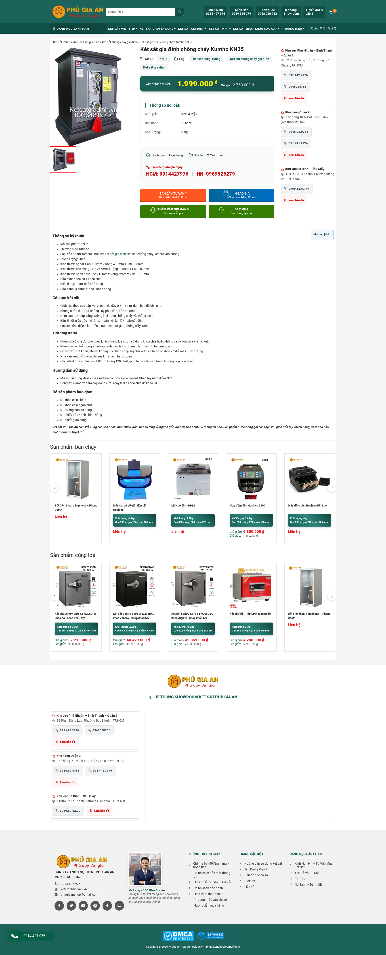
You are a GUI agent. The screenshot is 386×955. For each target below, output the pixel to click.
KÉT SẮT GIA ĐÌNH (191, 28)
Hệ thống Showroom (291, 11)
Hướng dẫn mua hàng (209, 905)
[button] (331, 488)
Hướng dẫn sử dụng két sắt (212, 882)
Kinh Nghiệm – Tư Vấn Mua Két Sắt (314, 865)
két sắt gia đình (115, 254)
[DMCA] (210, 936)
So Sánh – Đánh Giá (309, 884)
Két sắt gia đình (89, 42)
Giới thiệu (250, 881)
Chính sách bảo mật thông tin (212, 874)
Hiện (327, 234)
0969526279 (220, 174)
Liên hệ (249, 887)
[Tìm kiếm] (179, 12)
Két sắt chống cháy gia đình (119, 42)
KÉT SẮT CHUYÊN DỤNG (157, 28)
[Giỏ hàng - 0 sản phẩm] (331, 12)
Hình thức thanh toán (208, 894)
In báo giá (241, 195)
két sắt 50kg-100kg (206, 59)
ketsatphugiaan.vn (74, 889)
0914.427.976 (34, 936)
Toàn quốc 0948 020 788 (267, 11)
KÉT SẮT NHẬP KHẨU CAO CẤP (255, 28)
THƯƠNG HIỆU (292, 28)
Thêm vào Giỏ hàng (173, 211)
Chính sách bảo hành (208, 888)
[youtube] (83, 906)
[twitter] (71, 906)
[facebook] (59, 906)
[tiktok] (107, 906)
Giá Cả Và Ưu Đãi (307, 873)
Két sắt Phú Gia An (65, 42)
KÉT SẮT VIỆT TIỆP (121, 28)
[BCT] (178, 936)
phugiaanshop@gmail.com (79, 894)
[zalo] (119, 906)
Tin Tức (300, 878)
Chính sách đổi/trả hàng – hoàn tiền (211, 865)
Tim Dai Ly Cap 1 (255, 869)
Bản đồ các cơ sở (256, 875)
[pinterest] (95, 906)
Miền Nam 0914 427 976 (215, 11)
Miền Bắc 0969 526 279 (241, 11)
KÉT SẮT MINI (219, 28)
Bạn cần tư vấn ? (173, 195)
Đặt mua (241, 211)
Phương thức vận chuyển (211, 899)
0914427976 (174, 174)
